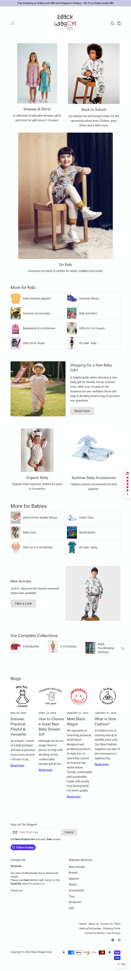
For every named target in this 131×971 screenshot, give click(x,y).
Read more (82, 411)
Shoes (73, 884)
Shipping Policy (111, 928)
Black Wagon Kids (41, 952)
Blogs (16, 678)
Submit (69, 832)
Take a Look (23, 603)
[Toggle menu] (12, 23)
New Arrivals (77, 867)
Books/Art (75, 902)
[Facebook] (113, 940)
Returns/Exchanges (90, 928)
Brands (73, 872)
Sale (71, 908)
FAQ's (117, 923)
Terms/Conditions (94, 933)
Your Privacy (113, 933)
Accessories (76, 890)
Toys (72, 896)
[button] (8, 648)
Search (83, 923)
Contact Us (106, 923)
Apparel (74, 878)
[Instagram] (119, 940)
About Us (94, 923)
